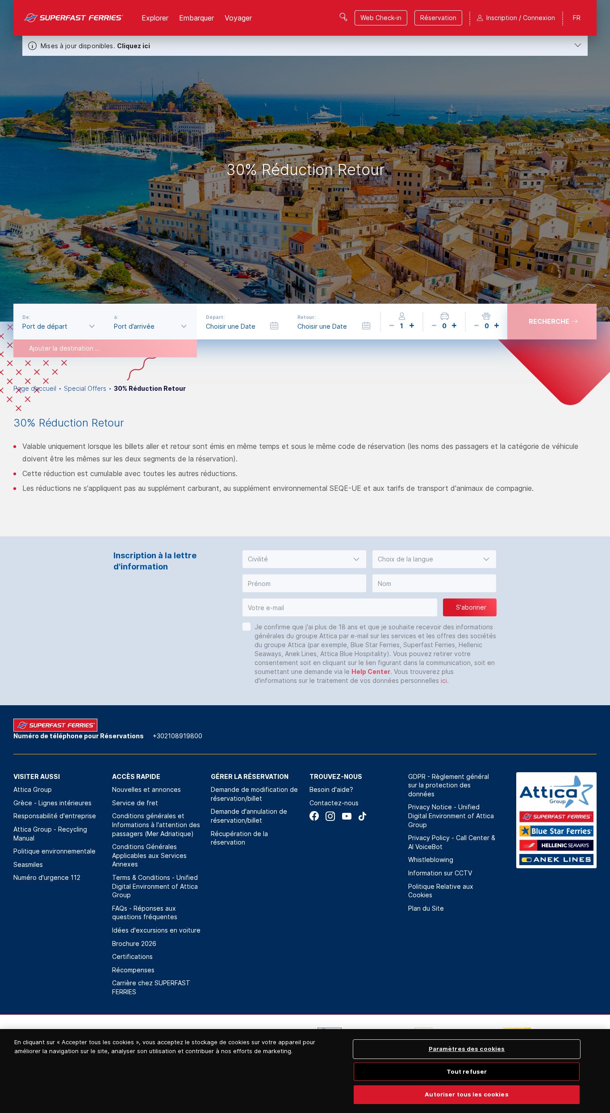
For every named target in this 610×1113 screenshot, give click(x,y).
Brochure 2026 (134, 943)
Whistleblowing (430, 859)
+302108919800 (177, 736)
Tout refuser (467, 1071)
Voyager (238, 17)
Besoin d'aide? (331, 789)
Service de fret (135, 803)
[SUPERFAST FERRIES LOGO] (74, 17)
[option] (305, 161)
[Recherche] (343, 17)
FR (577, 17)
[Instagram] (330, 816)
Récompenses (133, 970)
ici (444, 680)
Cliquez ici (133, 46)
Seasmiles (28, 864)
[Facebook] (314, 816)
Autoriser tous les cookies (466, 1094)
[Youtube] (346, 816)
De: (26, 317)
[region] (305, 1071)
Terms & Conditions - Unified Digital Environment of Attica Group (155, 886)
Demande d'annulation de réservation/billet (249, 816)
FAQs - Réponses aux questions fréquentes (144, 912)
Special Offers (85, 388)
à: (116, 317)
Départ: (215, 317)
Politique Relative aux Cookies (440, 891)
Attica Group (32, 789)
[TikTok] (362, 816)
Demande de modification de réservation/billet (254, 794)
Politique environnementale (54, 851)
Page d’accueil (34, 388)
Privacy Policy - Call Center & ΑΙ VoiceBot (451, 842)
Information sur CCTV (440, 873)
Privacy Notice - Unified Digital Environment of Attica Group (451, 815)
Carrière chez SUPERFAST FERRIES (151, 987)
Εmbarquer (196, 17)
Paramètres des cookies (467, 1048)
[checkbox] (246, 627)
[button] (304, 559)
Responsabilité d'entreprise (54, 816)
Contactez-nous (334, 803)
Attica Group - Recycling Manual (50, 833)
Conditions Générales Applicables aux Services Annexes (149, 855)
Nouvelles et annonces (146, 789)
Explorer (155, 17)
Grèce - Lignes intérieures (52, 803)
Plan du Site (426, 908)
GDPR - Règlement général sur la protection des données (448, 785)
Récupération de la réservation (239, 838)
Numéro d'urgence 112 (46, 877)
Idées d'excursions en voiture (156, 930)
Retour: (306, 317)
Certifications (132, 956)
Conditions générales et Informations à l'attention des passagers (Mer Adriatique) (156, 824)
